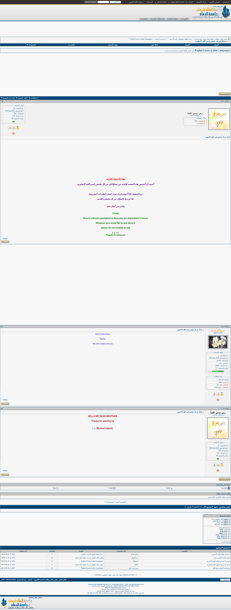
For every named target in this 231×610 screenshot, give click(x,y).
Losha (124, 588)
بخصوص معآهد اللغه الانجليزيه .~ (220, 554)
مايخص (228, 497)
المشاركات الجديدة (158, 19)
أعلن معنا (71, 579)
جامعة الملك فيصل (177, 2)
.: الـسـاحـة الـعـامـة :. (160, 39)
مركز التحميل (201, 2)
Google (110, 488)
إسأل (213, 497)
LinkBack (34, 98)
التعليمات (144, 19)
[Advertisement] (182, 31)
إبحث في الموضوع (8, 98)
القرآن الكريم (215, 2)
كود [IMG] (227, 531)
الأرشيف (29, 579)
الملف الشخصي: (19, 105)
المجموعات (32, 44)
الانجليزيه (218, 497)
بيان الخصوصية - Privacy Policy (16, 579)
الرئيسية (226, 2)
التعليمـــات (71, 44)
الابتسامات (227, 529)
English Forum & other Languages (141, 39)
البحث (190, 2)
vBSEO (133, 586)
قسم (209, 497)
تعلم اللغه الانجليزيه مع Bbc (221, 568)
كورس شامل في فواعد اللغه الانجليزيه (218, 561)
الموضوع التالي (109, 502)
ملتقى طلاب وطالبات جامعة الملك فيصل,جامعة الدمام (211, 39)
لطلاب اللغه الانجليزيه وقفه (222, 557)
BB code (225, 528)
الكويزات (184, 19)
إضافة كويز (154, 44)
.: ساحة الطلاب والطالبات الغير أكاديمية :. (180, 39)
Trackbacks (223, 535)
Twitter (168, 488)
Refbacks (224, 538)
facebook (224, 488)
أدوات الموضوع (22, 98)
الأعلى (3, 579)
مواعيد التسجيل (113, 44)
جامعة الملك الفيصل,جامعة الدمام (102, 586)
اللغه (223, 497)
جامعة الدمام (162, 2)
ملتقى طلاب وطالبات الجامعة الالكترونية (46, 579)
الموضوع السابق (121, 502)
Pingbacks (224, 536)
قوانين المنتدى (225, 541)
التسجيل (150, 2)
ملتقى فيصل (63, 579)
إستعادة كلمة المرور (136, 2)
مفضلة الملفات (172, 19)
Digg (54, 488)
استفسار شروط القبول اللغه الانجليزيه (218, 564)
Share (5, 239)
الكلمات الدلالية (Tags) (223, 494)
